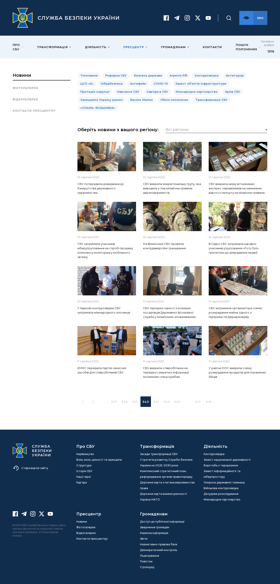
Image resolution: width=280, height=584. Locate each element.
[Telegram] (176, 18)
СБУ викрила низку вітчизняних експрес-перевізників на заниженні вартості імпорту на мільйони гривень (237, 188)
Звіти (143, 538)
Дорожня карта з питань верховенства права (167, 485)
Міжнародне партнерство (222, 499)
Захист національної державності (227, 459)
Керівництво (85, 454)
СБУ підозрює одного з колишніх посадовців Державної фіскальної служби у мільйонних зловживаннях (169, 312)
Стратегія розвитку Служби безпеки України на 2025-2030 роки (166, 462)
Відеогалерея (25, 99)
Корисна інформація (154, 533)
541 (156, 401)
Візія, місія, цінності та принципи (99, 459)
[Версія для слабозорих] (246, 18)
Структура (83, 465)
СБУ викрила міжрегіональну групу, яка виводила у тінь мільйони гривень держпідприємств (172, 188)
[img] (106, 156)
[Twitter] (197, 18)
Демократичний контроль (158, 550)
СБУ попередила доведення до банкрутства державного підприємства (100, 188)
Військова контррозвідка (221, 488)
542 (167, 401)
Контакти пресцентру (34, 110)
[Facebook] (166, 18)
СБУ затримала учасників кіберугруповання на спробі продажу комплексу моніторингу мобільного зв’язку (105, 250)
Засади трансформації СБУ (159, 454)
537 (114, 401)
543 (177, 401)
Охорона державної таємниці (224, 482)
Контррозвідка (214, 454)
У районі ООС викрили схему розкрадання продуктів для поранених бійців (237, 372)
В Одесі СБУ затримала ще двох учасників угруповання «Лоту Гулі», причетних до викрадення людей (234, 248)
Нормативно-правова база (158, 544)
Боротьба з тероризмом (221, 465)
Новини (22, 75)
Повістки (146, 561)
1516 (270, 51)
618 (209, 401)
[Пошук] (228, 17)
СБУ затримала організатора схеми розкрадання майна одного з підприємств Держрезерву (235, 312)
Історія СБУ (84, 471)
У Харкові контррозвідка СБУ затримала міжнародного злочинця (103, 310)
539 (135, 401)
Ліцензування (149, 555)
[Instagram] (187, 18)
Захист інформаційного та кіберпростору (222, 473)
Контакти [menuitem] (212, 47)
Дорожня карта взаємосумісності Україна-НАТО (163, 496)
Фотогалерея (25, 88)
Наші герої (83, 476)
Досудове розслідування (221, 493)
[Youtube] (208, 18)
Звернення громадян (154, 527)
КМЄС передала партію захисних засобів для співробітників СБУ (101, 370)
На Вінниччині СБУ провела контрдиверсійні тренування (164, 246)
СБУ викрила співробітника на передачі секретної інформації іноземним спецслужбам (166, 372)
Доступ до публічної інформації (162, 521)
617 (198, 401)
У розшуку (147, 567)
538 (125, 401)
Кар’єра (81, 482)
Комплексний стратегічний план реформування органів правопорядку (166, 473)
